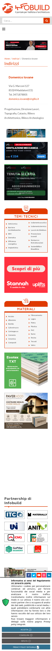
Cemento (12, 335)
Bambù (11, 324)
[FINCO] (37, 537)
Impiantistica (13, 248)
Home (7, 58)
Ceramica (12, 339)
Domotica (12, 237)
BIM (9, 234)
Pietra (33, 323)
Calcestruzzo (13, 328)
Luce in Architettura (38, 230)
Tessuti (34, 341)
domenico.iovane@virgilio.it (24, 98)
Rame (33, 334)
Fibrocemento (36, 315)
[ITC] (14, 514)
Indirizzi (15, 58)
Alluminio (12, 320)
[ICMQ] (14, 537)
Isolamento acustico (39, 223)
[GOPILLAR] (14, 548)
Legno (33, 319)
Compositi (12, 342)
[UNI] (14, 525)
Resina (33, 338)
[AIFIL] (37, 548)
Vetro (33, 345)
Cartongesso (13, 331)
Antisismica (12, 224)
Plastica (34, 326)
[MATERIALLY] (37, 514)
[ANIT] (37, 525)
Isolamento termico (38, 226)
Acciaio (11, 316)
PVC (32, 330)
